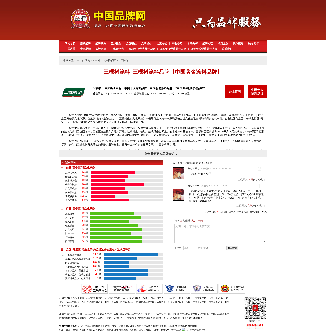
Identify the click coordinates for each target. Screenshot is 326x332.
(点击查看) (196, 220)
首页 (226, 211)
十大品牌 (85, 48)
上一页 (232, 211)
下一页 (239, 211)
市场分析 (192, 43)
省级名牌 (100, 48)
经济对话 (207, 43)
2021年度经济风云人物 (142, 48)
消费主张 (223, 43)
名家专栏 (162, 43)
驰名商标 (253, 43)
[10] (253, 179)
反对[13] (260, 205)
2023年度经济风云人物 (204, 48)
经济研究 (100, 43)
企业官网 (235, 91)
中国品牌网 (83, 60)
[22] (252, 205)
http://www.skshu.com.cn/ (118, 93)
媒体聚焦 (238, 43)
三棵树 (186, 163)
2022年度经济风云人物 (173, 48)
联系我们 (227, 48)
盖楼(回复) (243, 179)
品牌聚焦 (116, 43)
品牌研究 (131, 43)
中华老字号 (117, 48)
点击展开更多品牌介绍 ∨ (161, 153)
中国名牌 (70, 48)
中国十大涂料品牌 (105, 60)
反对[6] (261, 179)
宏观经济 (85, 43)
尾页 (246, 211)
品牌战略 (146, 43)
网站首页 (70, 43)
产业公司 (177, 43)
